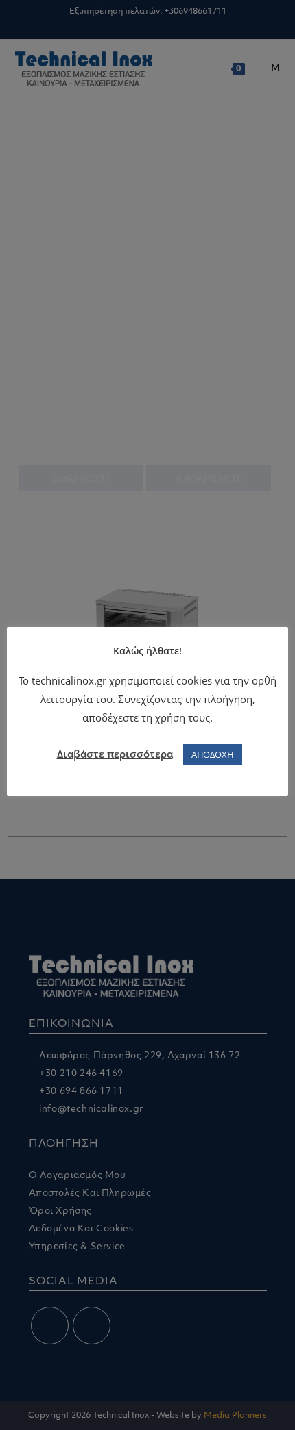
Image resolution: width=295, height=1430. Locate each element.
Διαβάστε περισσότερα (115, 754)
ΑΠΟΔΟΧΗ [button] (212, 754)
